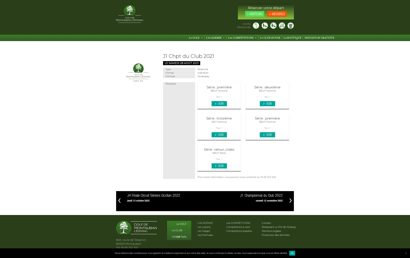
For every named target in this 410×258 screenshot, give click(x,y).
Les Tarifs (181, 236)
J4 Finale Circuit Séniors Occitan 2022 (153, 195)
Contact (266, 223)
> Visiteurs (255, 14)
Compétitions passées (239, 231)
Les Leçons (203, 227)
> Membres (277, 14)
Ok (292, 253)
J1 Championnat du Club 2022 (261, 195)
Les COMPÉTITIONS (241, 37)
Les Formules (205, 235)
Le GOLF (194, 37)
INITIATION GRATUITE (319, 37)
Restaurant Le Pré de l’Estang (278, 227)
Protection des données (276, 235)
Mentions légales (271, 231)
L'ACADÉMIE (214, 37)
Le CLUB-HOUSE (270, 37)
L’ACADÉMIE (205, 223)
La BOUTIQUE (292, 37)
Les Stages (203, 231)
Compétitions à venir (238, 227)
